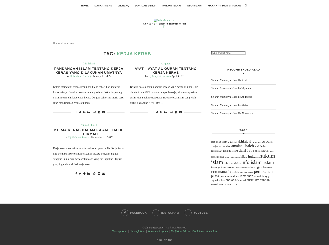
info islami (252, 162)
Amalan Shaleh (89, 125)
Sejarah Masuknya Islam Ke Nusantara (232, 113)
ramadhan (246, 176)
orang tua (242, 172)
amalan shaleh (242, 146)
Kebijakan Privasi (180, 231)
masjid (235, 172)
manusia (224, 172)
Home (85, 5)
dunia (256, 150)
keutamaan (228, 167)
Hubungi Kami (137, 231)
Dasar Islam (103, 5)
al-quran (254, 141)
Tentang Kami (120, 231)
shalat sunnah (240, 180)
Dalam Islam (230, 150)
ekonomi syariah (232, 157)
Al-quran (166, 63)
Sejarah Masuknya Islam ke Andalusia (231, 96)
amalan (227, 146)
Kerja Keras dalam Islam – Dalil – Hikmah (88, 132)
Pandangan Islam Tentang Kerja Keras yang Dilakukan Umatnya (88, 71)
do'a (249, 150)
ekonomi (270, 151)
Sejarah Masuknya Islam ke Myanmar (231, 88)
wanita (232, 184)
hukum (253, 156)
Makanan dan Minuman (224, 5)
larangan (256, 167)
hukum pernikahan (232, 163)
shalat (230, 180)
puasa (215, 176)
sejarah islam (218, 180)
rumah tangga (262, 176)
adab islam (221, 141)
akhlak (242, 141)
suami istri (253, 180)
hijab (243, 156)
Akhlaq (123, 5)
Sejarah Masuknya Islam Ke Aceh (229, 80)
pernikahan (263, 171)
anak (257, 146)
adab (213, 142)
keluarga (215, 167)
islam (269, 162)
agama (232, 141)
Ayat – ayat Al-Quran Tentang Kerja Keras (166, 71)
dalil (242, 150)
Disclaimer (198, 231)
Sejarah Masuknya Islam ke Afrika (229, 105)
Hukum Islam (171, 5)
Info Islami (194, 5)
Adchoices (211, 231)
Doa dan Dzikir (146, 5)
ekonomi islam (217, 156)
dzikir (263, 151)
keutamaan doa (243, 167)
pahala (250, 172)
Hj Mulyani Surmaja (81, 76)
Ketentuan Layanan (158, 231)
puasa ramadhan (229, 176)
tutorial (222, 184)
